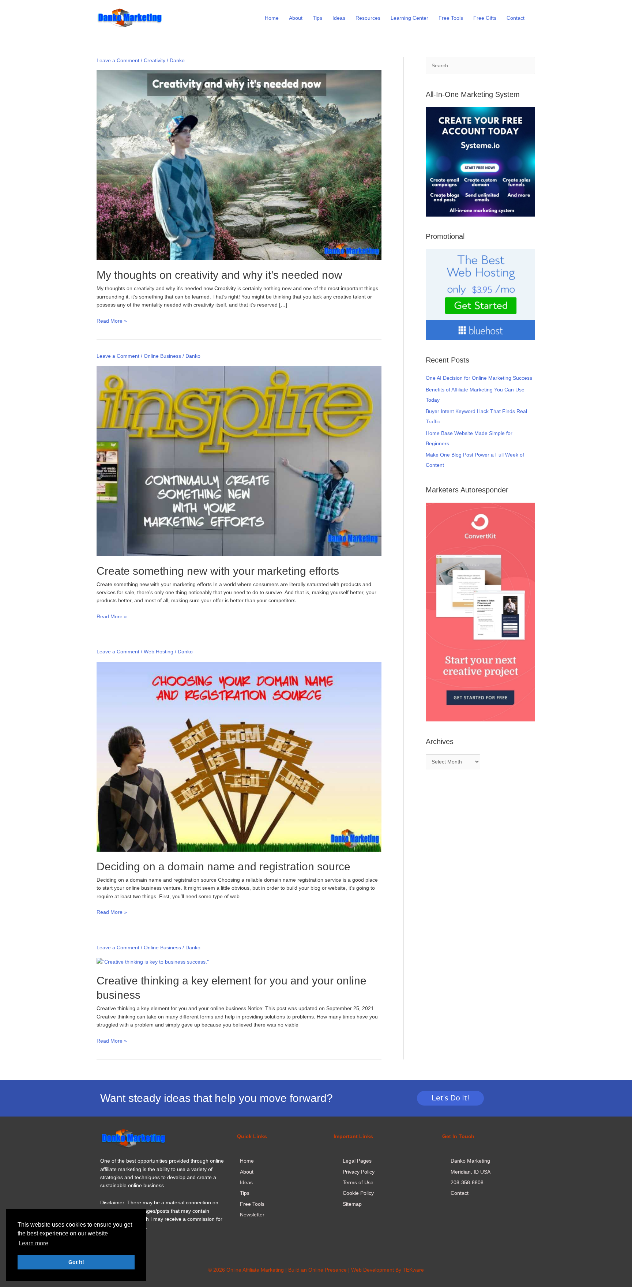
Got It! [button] (76, 1262)
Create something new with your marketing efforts (218, 571)
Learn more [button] (33, 1243)
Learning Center (409, 18)
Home (272, 18)
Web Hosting (158, 651)
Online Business (162, 356)
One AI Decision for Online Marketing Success (479, 378)
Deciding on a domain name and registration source (223, 866)
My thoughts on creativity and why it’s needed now (219, 275)
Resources (368, 18)
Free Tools (451, 18)
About (295, 18)
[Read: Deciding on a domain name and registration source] (239, 756)
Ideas (338, 18)
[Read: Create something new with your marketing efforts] (239, 461)
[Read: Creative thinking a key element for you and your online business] (153, 961)
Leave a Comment (118, 60)
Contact (515, 18)
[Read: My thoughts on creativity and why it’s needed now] (239, 165)
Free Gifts (484, 18)
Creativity (154, 60)
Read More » (112, 320)
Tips (317, 18)
